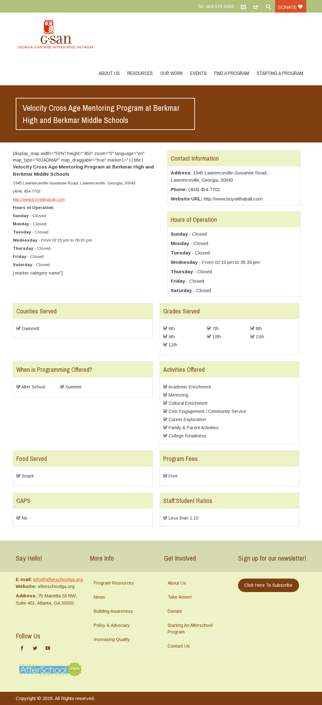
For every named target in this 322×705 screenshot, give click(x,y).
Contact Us (179, 646)
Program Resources (114, 582)
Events (198, 73)
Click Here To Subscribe (268, 585)
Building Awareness (113, 611)
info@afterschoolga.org (58, 579)
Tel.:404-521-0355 (215, 6)
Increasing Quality (112, 639)
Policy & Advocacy (112, 625)
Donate (288, 7)
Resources (140, 73)
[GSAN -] (63, 34)
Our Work (171, 73)
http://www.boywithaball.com (39, 199)
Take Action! (180, 597)
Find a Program (231, 73)
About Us (109, 73)
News (99, 597)
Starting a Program (280, 73)
